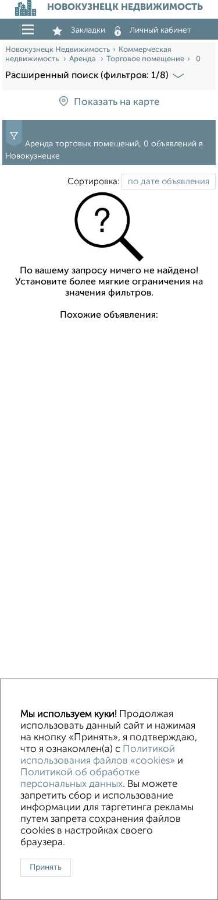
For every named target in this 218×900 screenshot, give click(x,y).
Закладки (88, 30)
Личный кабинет (160, 30)
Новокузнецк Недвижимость (57, 50)
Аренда (83, 59)
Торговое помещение (145, 59)
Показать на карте (116, 102)
